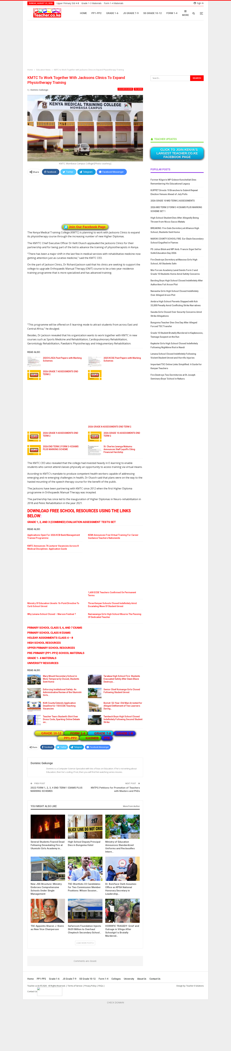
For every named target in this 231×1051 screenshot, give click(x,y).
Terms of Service (75, 985)
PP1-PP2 (96, 13)
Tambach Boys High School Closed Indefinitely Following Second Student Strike (123, 719)
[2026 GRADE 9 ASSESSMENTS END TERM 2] (34, 437)
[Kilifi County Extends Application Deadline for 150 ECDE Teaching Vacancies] (34, 707)
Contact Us (154, 979)
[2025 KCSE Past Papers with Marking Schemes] (95, 362)
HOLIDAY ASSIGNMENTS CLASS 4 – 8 (50, 637)
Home (83, 13)
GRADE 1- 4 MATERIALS (41, 658)
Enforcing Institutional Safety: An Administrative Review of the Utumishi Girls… (62, 692)
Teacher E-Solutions (195, 985)
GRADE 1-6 (124, 733)
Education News (125, 89)
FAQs (100, 985)
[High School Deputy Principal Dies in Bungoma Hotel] (85, 827)
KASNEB (92, 738)
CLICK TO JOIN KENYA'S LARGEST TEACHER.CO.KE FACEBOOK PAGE (177, 153)
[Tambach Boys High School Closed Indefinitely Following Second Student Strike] (95, 720)
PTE (107, 738)
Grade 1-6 (112, 13)
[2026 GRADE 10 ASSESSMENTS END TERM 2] (95, 437)
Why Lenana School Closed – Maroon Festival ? (51, 614)
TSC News (138, 89)
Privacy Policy (90, 985)
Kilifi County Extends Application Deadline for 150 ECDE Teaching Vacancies (59, 706)
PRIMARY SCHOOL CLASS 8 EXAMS (49, 632)
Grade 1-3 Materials (91, 3)
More (185, 15)
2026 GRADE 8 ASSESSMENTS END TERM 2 (109, 426)
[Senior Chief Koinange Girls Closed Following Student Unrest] (95, 693)
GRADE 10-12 (51, 733)
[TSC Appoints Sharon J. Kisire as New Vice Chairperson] (48, 911)
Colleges (116, 979)
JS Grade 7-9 (131, 13)
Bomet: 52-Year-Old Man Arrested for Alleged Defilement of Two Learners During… (123, 706)
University (129, 979)
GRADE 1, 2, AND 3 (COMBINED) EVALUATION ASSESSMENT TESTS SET (71, 522)
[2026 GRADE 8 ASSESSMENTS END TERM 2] (95, 375)
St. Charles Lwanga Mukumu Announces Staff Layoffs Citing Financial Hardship (119, 449)
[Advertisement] (116, 45)
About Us (141, 979)
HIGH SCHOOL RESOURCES (44, 642)
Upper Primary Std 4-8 (68, 3)
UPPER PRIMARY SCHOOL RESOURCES (51, 647)
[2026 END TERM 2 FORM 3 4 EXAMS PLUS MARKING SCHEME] (34, 450)
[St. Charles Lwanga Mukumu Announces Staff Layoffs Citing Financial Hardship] (95, 450)
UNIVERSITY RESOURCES (42, 663)
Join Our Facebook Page (87, 227)
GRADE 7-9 (102, 733)
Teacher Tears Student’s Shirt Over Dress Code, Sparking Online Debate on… (61, 719)
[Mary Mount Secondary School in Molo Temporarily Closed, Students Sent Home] (34, 680)
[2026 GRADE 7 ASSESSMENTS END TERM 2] (34, 375)
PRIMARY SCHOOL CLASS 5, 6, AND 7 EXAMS (54, 627)
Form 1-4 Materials (113, 3)
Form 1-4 (171, 13)
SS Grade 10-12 (152, 13)
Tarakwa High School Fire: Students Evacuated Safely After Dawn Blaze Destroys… (122, 679)
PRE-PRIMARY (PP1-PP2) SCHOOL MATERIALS (55, 653)
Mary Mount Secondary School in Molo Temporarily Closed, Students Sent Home (61, 679)
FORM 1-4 (77, 733)
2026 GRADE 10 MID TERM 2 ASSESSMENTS (173, 200)
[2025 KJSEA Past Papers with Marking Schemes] (34, 362)
